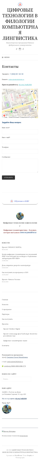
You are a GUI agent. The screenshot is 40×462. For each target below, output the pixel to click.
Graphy (29, 455)
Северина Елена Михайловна (17, 357)
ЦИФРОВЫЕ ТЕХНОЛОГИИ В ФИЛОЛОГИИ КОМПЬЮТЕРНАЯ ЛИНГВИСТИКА (20, 24)
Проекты (5, 324)
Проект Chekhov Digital (11, 329)
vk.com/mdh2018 (25, 85)
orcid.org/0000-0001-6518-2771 (15, 366)
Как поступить (7, 319)
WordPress (18, 455)
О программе (7, 309)
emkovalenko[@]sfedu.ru (16, 79)
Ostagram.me (23, 436)
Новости (5, 304)
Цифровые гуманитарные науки (15, 341)
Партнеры (5, 314)
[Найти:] (36, 57)
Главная (5, 300)
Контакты (5, 345)
